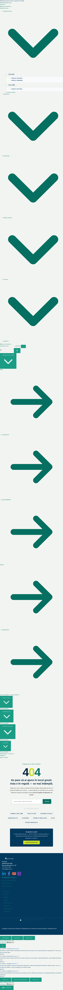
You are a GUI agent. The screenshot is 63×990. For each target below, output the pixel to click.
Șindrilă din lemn (8, 355)
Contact (6, 900)
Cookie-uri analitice (6, 963)
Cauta (47, 801)
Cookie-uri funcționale (7, 956)
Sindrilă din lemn (16, 813)
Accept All (29, 937)
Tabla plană (6, 697)
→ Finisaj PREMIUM (16, 80)
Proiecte (9, 2)
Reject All (17, 937)
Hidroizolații (6, 711)
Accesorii (5, 742)
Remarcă (15, 956)
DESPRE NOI (3, 2)
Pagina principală (31, 822)
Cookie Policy (10, 941)
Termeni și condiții (6, 886)
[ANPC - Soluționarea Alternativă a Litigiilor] (31, 922)
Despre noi (6, 891)
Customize (5, 937)
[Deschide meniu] (23, 346)
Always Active (15, 948)
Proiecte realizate (40, 818)
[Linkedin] (4, 875)
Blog (53, 818)
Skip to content (4, 757)
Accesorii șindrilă (11, 92)
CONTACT (2, 4)
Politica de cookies (6, 883)
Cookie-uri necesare (6, 948)
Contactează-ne (31, 842)
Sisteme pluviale (7, 726)
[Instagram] (19, 875)
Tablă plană (31, 813)
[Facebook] (9, 875)
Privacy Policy (3, 941)
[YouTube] (14, 875)
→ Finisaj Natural (16, 78)
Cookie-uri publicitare (6, 971)
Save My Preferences (20, 979)
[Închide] (17, 350)
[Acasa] (7, 351)
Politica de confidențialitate (9, 880)
